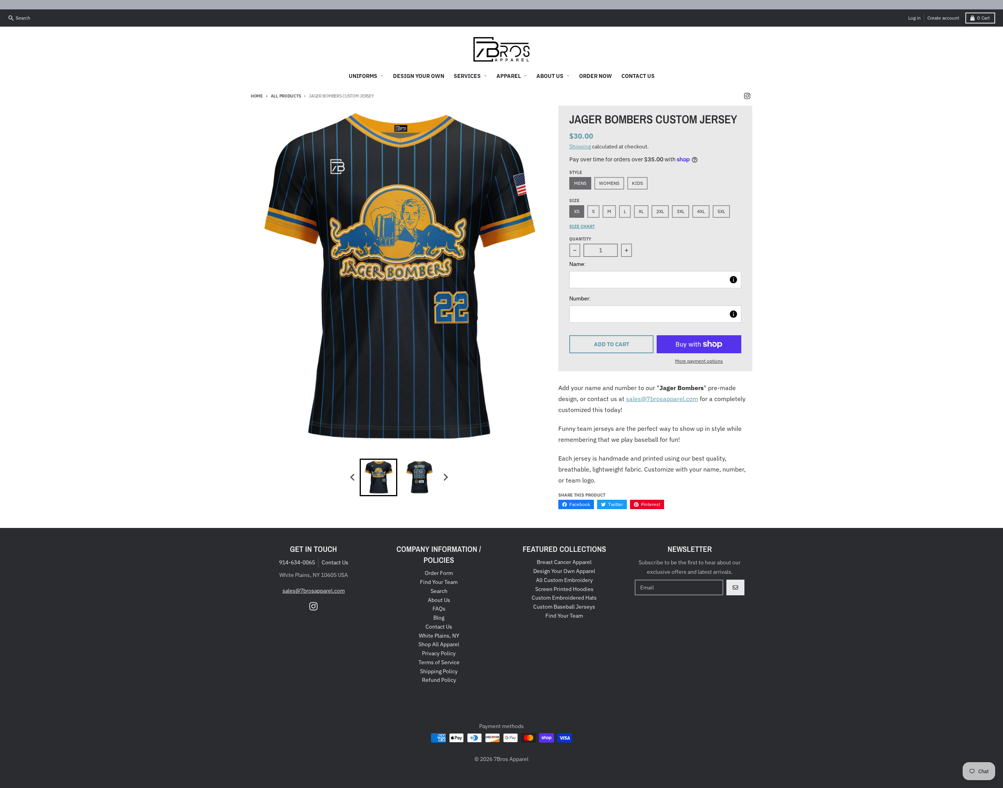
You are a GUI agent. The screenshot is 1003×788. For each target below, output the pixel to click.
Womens (609, 183)
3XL (680, 211)
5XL (721, 211)
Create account (943, 18)
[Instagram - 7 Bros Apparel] (747, 96)
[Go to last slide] (352, 477)
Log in (914, 18)
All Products (286, 96)
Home (257, 96)
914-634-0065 (297, 562)
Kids (637, 183)
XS (576, 211)
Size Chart (582, 226)
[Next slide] (445, 477)
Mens (580, 183)
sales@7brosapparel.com (662, 399)
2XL (660, 211)
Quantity (580, 239)
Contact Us (335, 562)
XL (641, 211)
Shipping (580, 146)
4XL (701, 211)
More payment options (699, 361)
